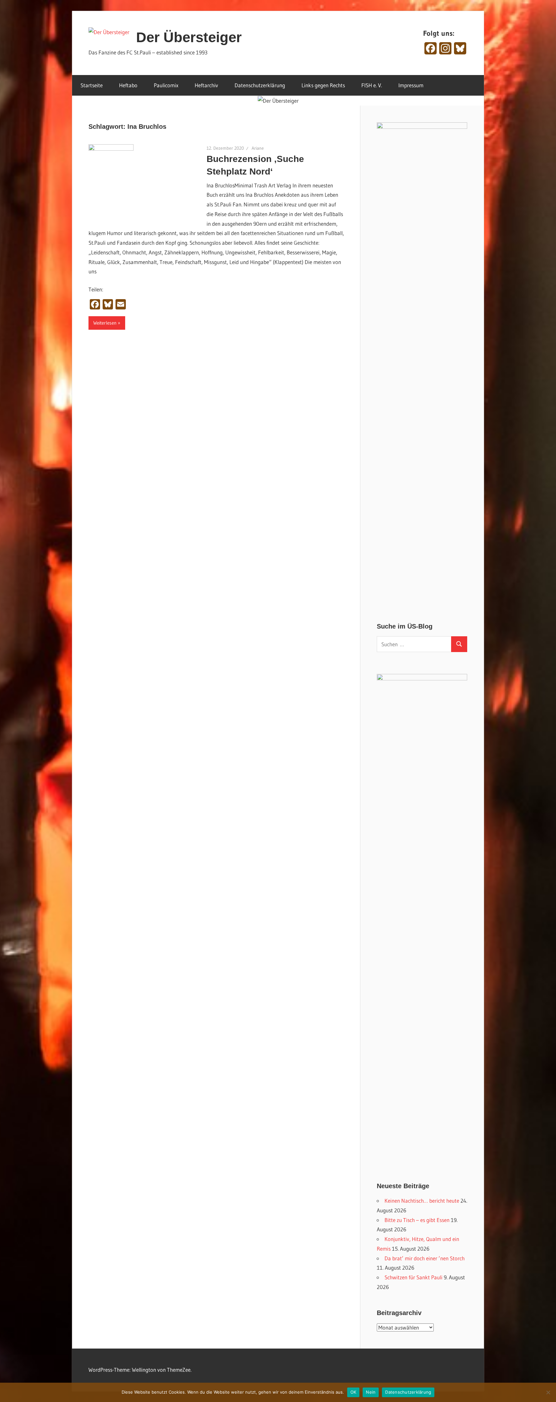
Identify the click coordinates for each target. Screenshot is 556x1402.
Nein (370, 1392)
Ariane (258, 148)
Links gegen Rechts (323, 85)
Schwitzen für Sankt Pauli (413, 1277)
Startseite (91, 85)
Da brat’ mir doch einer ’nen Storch (425, 1258)
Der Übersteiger (189, 37)
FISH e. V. (371, 85)
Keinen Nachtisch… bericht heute (422, 1200)
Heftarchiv (206, 85)
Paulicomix (166, 85)
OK (353, 1392)
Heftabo (128, 85)
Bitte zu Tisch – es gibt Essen (417, 1220)
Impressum (410, 85)
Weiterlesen (104, 323)
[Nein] (548, 1392)
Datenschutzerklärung (260, 85)
